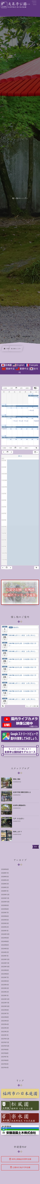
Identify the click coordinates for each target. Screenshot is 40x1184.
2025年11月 (5, 898)
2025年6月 (5, 916)
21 (27, 429)
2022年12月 (5, 999)
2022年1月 (4, 1035)
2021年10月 (5, 1046)
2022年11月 (5, 1003)
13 (21, 417)
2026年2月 (5, 887)
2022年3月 (5, 1028)
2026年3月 (5, 884)
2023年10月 (5, 967)
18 (10, 429)
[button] (36, 447)
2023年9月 (5, 970)
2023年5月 (5, 981)
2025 (27, 388)
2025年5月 (5, 920)
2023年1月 (5, 995)
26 (16, 439)
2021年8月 (4, 1053)
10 (5, 415)
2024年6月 (5, 945)
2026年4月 (5, 880)
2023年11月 (5, 963)
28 (27, 439)
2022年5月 (5, 1021)
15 (32, 418)
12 (16, 417)
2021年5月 (4, 1064)
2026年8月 (5, 869)
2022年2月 (5, 1032)
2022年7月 (5, 1013)
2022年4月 (5, 1024)
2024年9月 (5, 938)
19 (16, 429)
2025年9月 (5, 905)
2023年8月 (5, 974)
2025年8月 (5, 909)
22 (32, 429)
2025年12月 (5, 895)
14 (27, 417)
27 (21, 439)
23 (37, 429)
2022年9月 (5, 1010)
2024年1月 (5, 956)
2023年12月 (5, 959)
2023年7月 (5, 977)
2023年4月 (5, 985)
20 (21, 429)
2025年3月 (5, 923)
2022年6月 (5, 1017)
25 (10, 439)
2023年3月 (5, 988)
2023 (5, 388)
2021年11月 (5, 1042)
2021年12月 (5, 1039)
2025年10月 (5, 902)
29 (32, 439)
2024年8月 (5, 941)
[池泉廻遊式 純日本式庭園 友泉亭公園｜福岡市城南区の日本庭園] (14, 5)
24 (5, 436)
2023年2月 (5, 992)
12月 (21, 388)
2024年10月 (5, 934)
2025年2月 (5, 927)
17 (5, 425)
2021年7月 (4, 1057)
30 (37, 439)
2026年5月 (5, 877)
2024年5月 (5, 949)
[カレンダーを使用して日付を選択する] (16, 388)
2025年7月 (5, 913)
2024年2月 (5, 952)
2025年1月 (4, 931)
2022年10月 (5, 1006)
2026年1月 (4, 891)
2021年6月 (4, 1060)
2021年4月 (5, 1068)
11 (10, 418)
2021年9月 (4, 1050)
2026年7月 (5, 873)
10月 (11, 388)
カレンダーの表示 (31, 706)
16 (37, 417)
